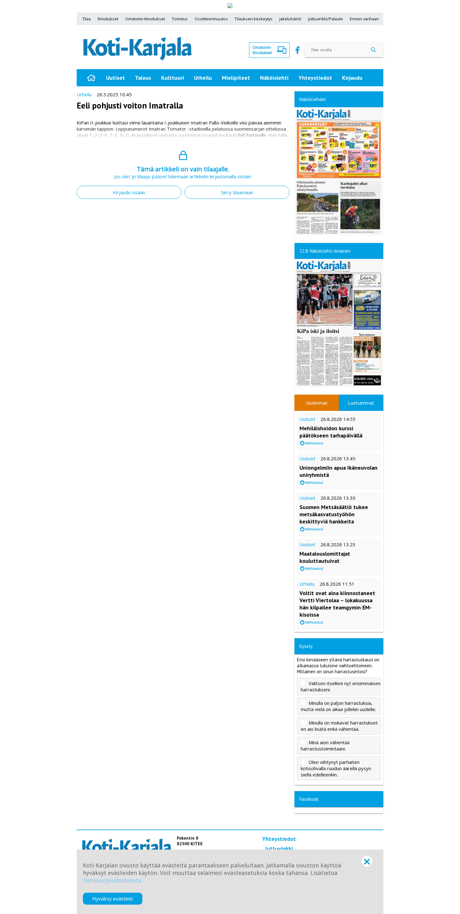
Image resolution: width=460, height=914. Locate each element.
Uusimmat (317, 403)
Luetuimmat (361, 403)
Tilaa (86, 19)
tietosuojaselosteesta (112, 880)
